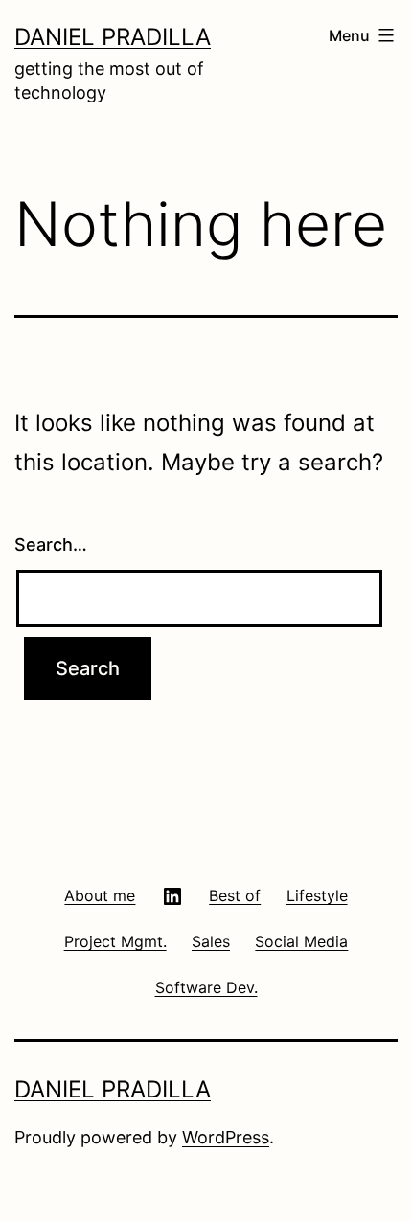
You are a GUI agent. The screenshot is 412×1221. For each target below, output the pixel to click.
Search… (50, 544)
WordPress (225, 1137)
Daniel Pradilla (112, 37)
